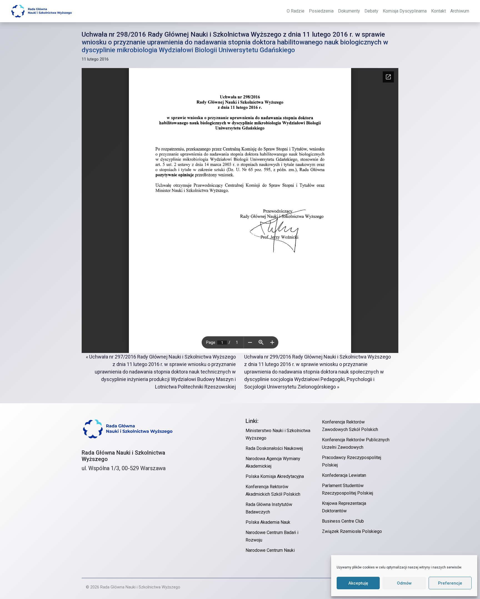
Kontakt (438, 11)
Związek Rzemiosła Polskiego (352, 531)
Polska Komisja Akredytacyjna (275, 476)
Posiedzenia (321, 11)
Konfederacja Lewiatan (344, 475)
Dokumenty (349, 11)
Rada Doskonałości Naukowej (274, 448)
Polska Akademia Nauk (268, 522)
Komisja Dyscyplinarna (405, 11)
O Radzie (295, 11)
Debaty (371, 11)
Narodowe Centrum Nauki (270, 550)
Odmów (404, 583)
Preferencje (450, 583)
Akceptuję (358, 583)
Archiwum (459, 11)
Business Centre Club (343, 521)
